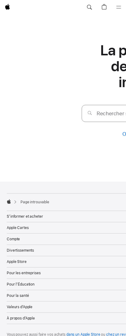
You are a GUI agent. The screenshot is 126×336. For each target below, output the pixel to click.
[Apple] (9, 201)
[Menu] (118, 7)
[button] (89, 7)
